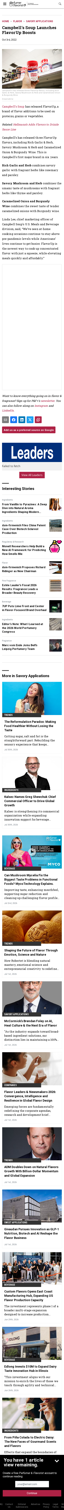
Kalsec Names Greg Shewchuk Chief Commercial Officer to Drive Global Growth (30, 801)
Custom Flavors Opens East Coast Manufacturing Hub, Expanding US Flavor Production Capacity (28, 1296)
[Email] (5, 419)
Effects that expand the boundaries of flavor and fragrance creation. (30, 1454)
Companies (10, 1085)
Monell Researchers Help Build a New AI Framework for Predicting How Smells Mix (24, 550)
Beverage (6, 602)
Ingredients (7, 500)
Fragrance (7, 641)
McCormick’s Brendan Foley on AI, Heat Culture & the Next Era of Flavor (30, 1023)
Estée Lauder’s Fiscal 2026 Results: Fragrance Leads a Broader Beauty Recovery (20, 589)
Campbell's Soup (13, 106)
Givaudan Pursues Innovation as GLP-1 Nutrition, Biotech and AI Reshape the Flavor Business (31, 1233)
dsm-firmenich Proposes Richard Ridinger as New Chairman (23, 569)
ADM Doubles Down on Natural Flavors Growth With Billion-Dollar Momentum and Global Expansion (31, 1171)
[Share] (13, 419)
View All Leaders (32, 475)
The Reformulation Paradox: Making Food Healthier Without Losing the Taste (30, 726)
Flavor (17, 21)
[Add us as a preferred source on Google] (38, 419)
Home (5, 21)
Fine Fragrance (9, 581)
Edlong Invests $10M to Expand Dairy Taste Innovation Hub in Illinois (30, 1369)
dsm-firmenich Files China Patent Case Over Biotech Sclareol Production (24, 529)
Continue (32, 1493)
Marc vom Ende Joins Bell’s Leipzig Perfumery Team (20, 647)
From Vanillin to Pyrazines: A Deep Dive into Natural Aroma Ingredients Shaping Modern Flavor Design (24, 508)
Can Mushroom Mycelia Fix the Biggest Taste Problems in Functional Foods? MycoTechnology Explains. (31, 879)
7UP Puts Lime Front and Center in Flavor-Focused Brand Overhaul (24, 608)
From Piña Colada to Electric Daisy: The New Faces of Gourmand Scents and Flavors (30, 1442)
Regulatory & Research (13, 542)
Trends (8, 715)
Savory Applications (39, 21)
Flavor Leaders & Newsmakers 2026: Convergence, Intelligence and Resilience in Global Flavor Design (30, 1096)
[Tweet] (30, 419)
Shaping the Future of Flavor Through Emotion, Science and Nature (31, 952)
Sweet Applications (15, 1222)
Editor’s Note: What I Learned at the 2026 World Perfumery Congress (22, 628)
